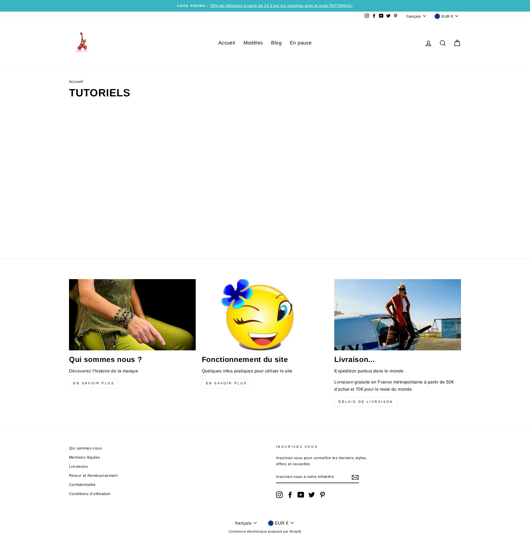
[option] (265, 6)
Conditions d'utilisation (90, 494)
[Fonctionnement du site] (265, 314)
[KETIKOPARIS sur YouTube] (301, 494)
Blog (276, 43)
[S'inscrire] (355, 477)
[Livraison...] (397, 314)
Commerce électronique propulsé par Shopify (265, 531)
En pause (301, 43)
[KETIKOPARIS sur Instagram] (279, 494)
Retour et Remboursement (93, 475)
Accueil (226, 43)
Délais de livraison (365, 402)
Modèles (253, 43)
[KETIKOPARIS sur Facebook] (290, 494)
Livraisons (78, 466)
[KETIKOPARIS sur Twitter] (311, 494)
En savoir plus (93, 383)
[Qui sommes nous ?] (132, 314)
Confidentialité (82, 485)
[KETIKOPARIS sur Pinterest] (322, 494)
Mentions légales (84, 457)
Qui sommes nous (85, 448)
